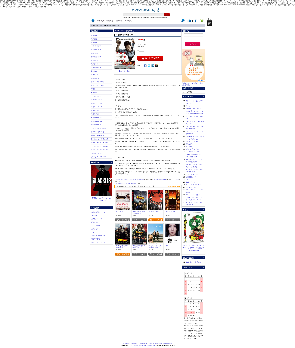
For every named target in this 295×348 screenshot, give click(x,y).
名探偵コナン (146, 18)
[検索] (167, 14)
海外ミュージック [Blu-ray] (99, 142)
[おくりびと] (122, 191)
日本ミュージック (96, 103)
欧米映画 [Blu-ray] (96, 121)
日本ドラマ (132, 180)
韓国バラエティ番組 (97, 85)
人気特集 (128, 21)
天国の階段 (189, 144)
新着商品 (109, 21)
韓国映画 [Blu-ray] (96, 125)
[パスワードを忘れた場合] (196, 22)
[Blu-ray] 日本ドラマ (97, 153)
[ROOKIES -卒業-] (172, 191)
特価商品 (119, 21)
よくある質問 (95, 225)
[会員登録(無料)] (189, 22)
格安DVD (163, 180)
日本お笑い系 (95, 78)
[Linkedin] (152, 65)
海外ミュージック (96, 107)
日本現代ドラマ (96, 49)
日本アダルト (95, 110)
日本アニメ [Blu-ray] (97, 132)
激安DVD (157, 180)
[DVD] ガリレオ (190, 182)
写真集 (93, 89)
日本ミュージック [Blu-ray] (99, 139)
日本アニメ (94, 71)
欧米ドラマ (94, 64)
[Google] (156, 65)
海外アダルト (95, 114)
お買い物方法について (98, 212)
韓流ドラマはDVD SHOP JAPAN (126, 183)
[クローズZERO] (155, 191)
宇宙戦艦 (164, 18)
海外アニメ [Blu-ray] (97, 135)
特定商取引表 (95, 239)
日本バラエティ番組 (97, 82)
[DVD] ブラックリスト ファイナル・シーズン (102, 199)
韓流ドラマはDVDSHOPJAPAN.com (144, 345)
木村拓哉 (154, 18)
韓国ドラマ (138, 18)
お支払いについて (96, 219)
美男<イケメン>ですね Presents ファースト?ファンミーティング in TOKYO (194, 197)
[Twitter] (149, 65)
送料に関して (95, 215)
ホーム (93, 25)
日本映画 (100, 25)
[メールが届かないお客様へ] (193, 81)
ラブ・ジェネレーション (193, 184)
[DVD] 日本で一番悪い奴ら (112, 25)
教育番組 (94, 92)
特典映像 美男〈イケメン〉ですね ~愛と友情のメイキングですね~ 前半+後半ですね (195, 111)
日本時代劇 (94, 53)
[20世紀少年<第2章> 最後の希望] (122, 225)
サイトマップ (95, 232)
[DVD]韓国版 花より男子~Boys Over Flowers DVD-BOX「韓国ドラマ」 (194, 154)
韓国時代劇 (94, 60)
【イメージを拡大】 (124, 71)
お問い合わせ (95, 229)
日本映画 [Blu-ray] (96, 117)
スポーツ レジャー (97, 100)
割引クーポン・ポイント (99, 242)
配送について (95, 222)
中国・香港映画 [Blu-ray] (98, 128)
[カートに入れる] (122, 219)
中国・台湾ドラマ (96, 67)
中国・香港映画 (96, 46)
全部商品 (100, 21)
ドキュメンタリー (96, 96)
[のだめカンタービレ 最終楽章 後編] (155, 225)
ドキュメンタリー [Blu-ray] (99, 146)
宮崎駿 (159, 18)
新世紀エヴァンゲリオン (193, 149)
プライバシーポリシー (98, 235)
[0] (209, 23)
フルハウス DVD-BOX (192, 141)
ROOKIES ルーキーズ (192, 177)
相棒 (133, 18)
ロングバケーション (192, 174)
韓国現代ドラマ (96, 57)
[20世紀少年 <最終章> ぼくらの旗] (139, 225)
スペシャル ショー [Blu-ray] (99, 150)
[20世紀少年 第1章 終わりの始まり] (139, 191)
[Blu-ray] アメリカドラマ (98, 157)
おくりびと (189, 179)
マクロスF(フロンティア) (193, 187)
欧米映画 (94, 39)
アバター (188, 106)
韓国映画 (94, 42)
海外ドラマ (140, 180)
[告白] (172, 225)
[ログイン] (183, 22)
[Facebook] (145, 65)
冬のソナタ (189, 146)
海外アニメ (94, 75)
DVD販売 (176, 180)
